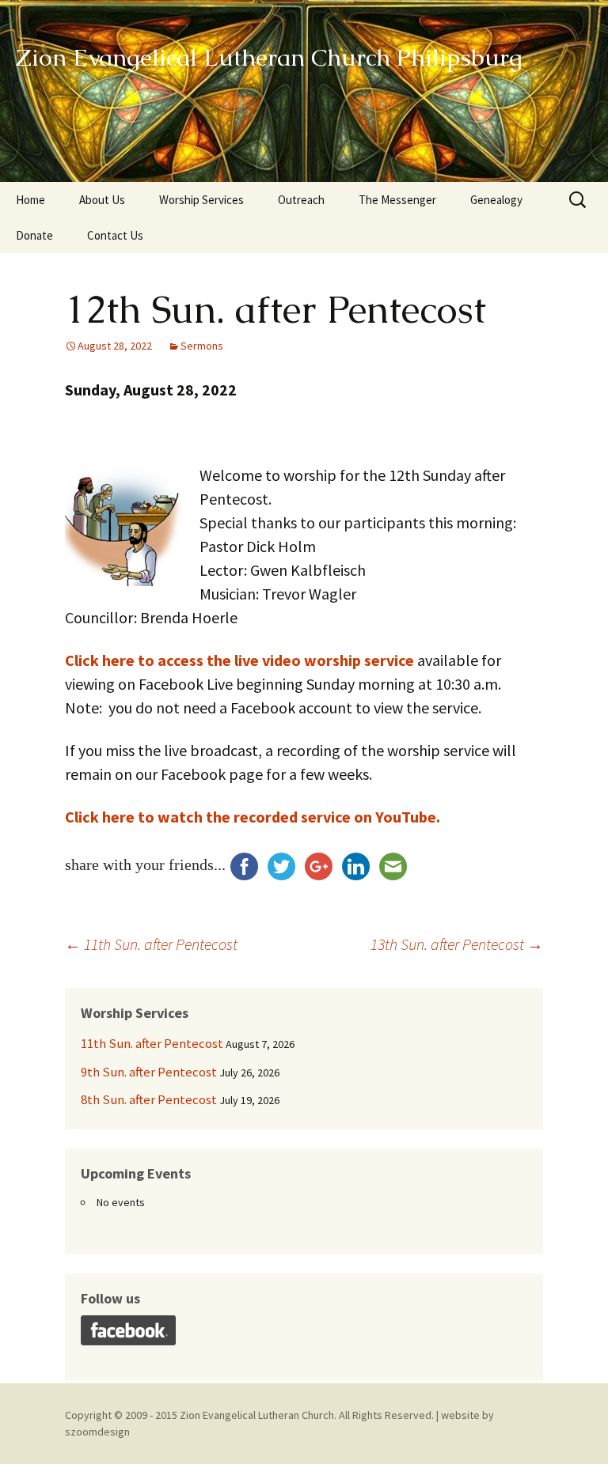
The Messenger (397, 199)
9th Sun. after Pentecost (149, 1071)
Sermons (201, 346)
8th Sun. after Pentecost (149, 1099)
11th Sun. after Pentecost (151, 944)
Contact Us (115, 235)
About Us (102, 199)
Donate (34, 235)
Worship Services (201, 199)
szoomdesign (97, 1431)
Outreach (301, 199)
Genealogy (496, 199)
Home (30, 199)
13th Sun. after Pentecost (456, 944)
